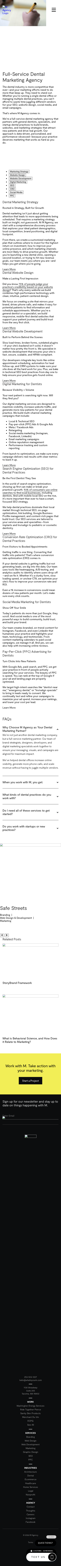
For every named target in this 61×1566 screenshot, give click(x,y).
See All (30, 1424)
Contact (31, 1506)
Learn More (9, 269)
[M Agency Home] (30, 1253)
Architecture (30, 1471)
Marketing (30, 1448)
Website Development (20, 178)
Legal (30, 1490)
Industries (30, 1467)
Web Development (30, 1444)
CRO (12, 189)
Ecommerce (30, 1479)
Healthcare (30, 1483)
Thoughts (30, 1510)
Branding (30, 1436)
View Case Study (13, 925)
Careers (30, 1514)
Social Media (16, 192)
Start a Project (30, 1080)
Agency (30, 1502)
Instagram (30, 1518)
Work (30, 1401)
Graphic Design (30, 1452)
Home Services (30, 1487)
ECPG (30, 1420)
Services (30, 1433)
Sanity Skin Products (30, 1413)
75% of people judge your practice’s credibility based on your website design (28, 286)
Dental (30, 1475)
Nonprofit (30, 1494)
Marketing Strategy (19, 171)
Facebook (30, 1522)
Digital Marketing (18, 182)
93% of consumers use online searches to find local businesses (30, 491)
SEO (12, 185)
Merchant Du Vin (30, 1417)
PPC (12, 196)
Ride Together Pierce (30, 1409)
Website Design (17, 175)
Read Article (13, 990)
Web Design (30, 1440)
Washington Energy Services (30, 1405)
